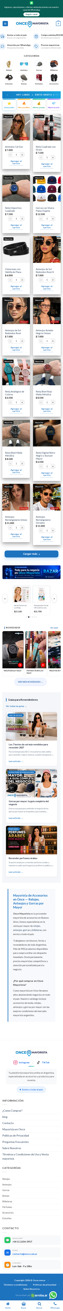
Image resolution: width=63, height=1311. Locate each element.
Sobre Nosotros (11, 1148)
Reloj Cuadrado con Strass (46, 148)
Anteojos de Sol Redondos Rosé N (45, 270)
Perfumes (7, 1207)
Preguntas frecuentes (15, 1141)
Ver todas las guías (15, 706)
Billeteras (7, 1201)
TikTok (45, 1062)
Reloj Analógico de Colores (14, 393)
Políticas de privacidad (44, 1284)
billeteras (37, 930)
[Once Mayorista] (32, 23)
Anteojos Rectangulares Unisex (16, 518)
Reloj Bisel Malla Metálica (13, 454)
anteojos (17, 930)
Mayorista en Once (13, 1129)
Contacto (8, 1123)
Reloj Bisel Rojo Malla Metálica (44, 393)
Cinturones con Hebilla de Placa (13, 270)
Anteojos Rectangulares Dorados (43, 519)
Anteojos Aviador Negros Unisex (45, 332)
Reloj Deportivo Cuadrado (13, 209)
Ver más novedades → (30, 682)
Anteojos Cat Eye (14, 146)
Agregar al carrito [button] (16, 162)
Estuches (6, 1218)
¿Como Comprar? (12, 1110)
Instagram (24, 1062)
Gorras (5, 1190)
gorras (26, 930)
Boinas (5, 1195)
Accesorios (8, 1212)
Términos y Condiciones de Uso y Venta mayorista (25, 1156)
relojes (36, 926)
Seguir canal (31, 14)
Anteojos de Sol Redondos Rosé (13, 332)
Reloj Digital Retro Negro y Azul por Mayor (45, 455)
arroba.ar (39, 1295)
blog (4, 1116)
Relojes (6, 1179)
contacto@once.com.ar (24, 1254)
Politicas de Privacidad (15, 1135)
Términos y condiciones (15, 1284)
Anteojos (7, 1184)
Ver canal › (54, 628)
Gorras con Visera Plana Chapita (45, 209)
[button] (5, 23)
